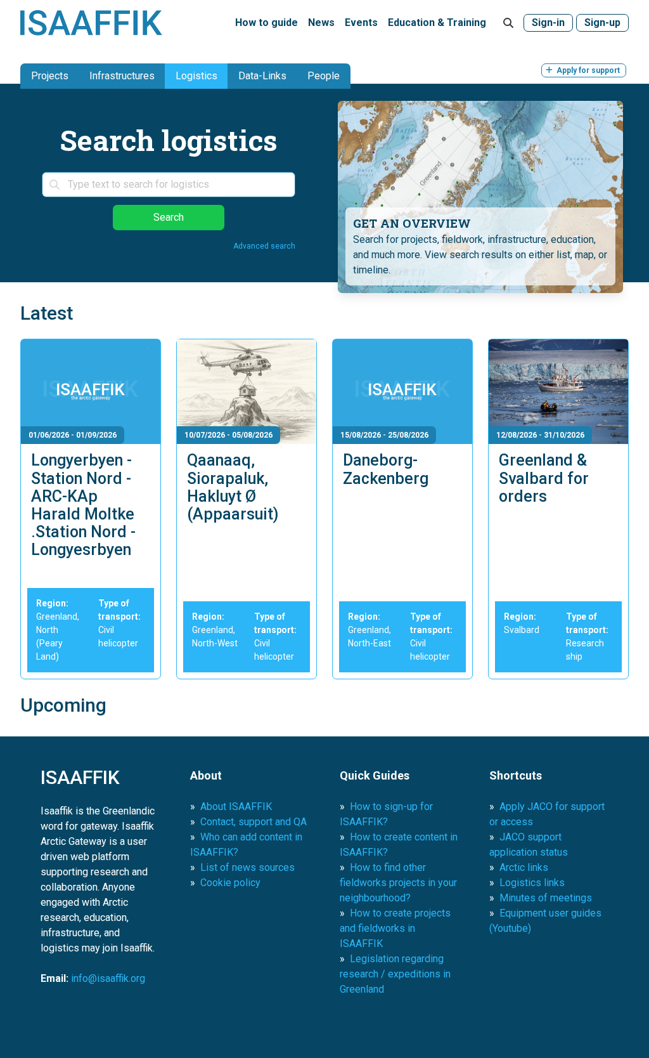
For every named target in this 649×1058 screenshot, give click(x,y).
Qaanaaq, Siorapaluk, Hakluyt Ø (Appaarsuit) (232, 487)
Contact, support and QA (253, 822)
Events (361, 22)
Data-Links (262, 76)
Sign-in (548, 22)
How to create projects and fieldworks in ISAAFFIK (395, 928)
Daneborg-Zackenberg (385, 469)
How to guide (266, 22)
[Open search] (508, 23)
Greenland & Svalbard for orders (544, 478)
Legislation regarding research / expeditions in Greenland (395, 974)
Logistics (196, 76)
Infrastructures (122, 76)
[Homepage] (91, 23)
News (321, 22)
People (323, 76)
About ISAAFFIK (236, 806)
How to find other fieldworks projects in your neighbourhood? (398, 882)
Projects (49, 76)
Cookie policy (230, 883)
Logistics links (532, 883)
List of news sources (247, 867)
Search (168, 217)
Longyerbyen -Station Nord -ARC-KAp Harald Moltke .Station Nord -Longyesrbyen (83, 505)
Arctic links (523, 867)
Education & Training (437, 22)
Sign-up (602, 22)
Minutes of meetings (545, 898)
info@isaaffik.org (108, 978)
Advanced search (264, 246)
